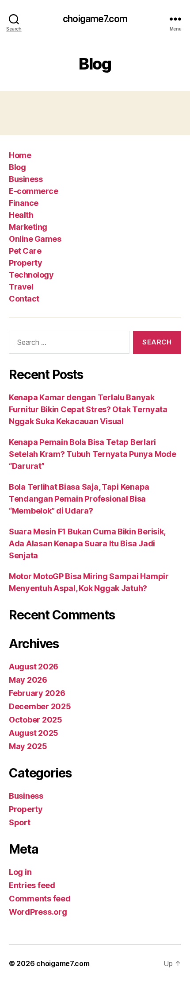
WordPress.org (38, 911)
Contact (24, 298)
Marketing (28, 227)
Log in (20, 872)
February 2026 (37, 693)
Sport (19, 822)
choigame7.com (95, 18)
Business (25, 179)
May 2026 (28, 679)
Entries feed (32, 885)
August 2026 (33, 666)
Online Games (35, 239)
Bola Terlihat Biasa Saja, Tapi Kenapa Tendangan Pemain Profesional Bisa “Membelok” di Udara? (79, 498)
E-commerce (33, 191)
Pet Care (25, 250)
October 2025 (35, 719)
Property (25, 262)
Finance (23, 203)
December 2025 (40, 706)
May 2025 (28, 746)
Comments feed (40, 898)
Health (21, 215)
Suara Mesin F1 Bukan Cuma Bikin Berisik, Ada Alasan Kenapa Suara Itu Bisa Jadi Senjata (87, 543)
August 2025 (33, 733)
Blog (17, 167)
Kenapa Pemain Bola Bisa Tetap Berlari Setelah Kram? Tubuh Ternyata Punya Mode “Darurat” (92, 454)
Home (20, 155)
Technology (31, 274)
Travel (21, 286)
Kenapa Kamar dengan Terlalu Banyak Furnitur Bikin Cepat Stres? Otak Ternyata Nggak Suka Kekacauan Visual (88, 409)
